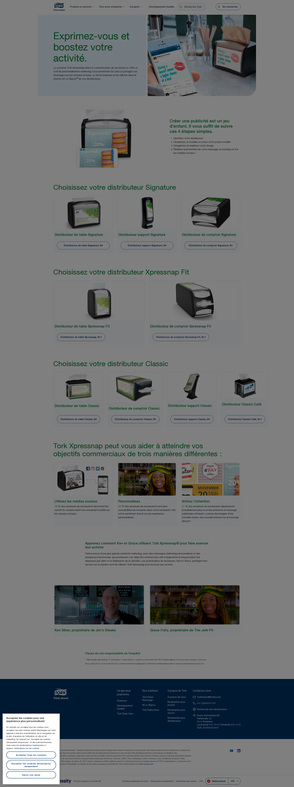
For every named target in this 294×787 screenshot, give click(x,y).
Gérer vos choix (31, 775)
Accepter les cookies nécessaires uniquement (31, 765)
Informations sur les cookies (26, 748)
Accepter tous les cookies (31, 755)
